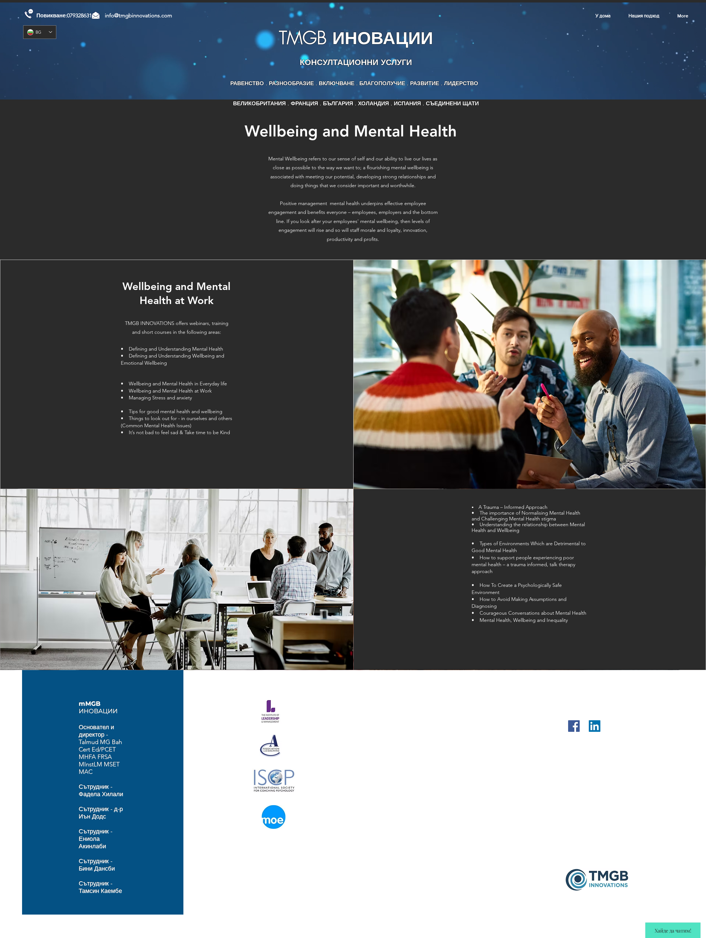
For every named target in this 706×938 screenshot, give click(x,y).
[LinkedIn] (594, 726)
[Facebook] (574, 726)
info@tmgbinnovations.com (138, 15)
